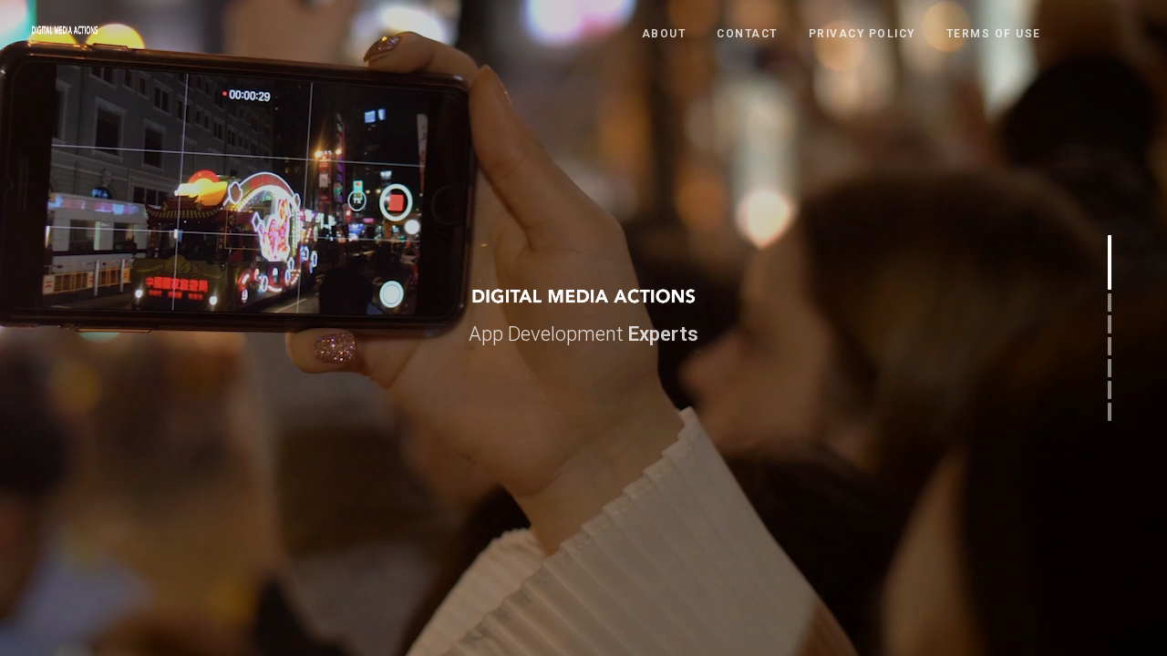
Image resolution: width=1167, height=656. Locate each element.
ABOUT (664, 33)
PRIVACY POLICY (862, 33)
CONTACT (747, 33)
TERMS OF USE (993, 33)
